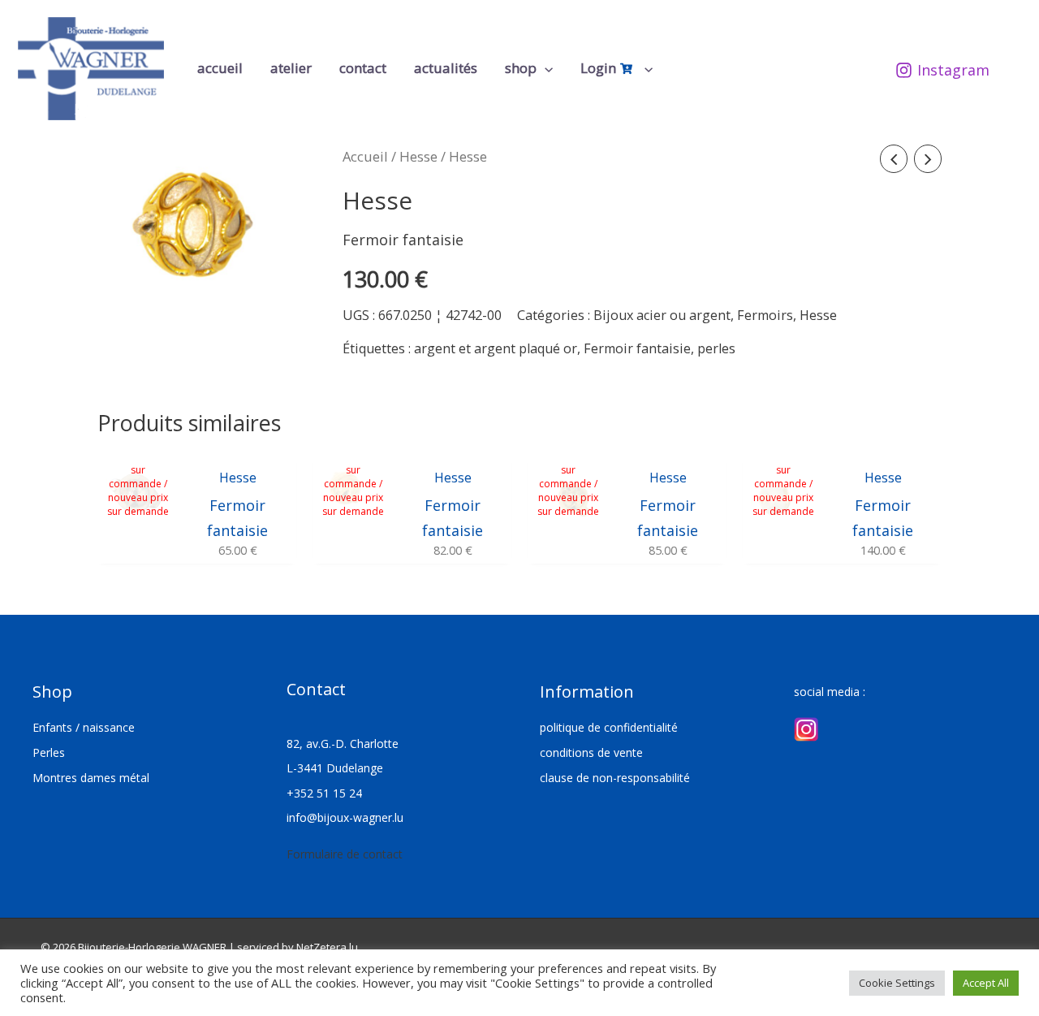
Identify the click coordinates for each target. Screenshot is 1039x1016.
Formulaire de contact (345, 854)
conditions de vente (591, 752)
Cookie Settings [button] (897, 982)
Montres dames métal (90, 777)
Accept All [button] (986, 982)
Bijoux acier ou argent (662, 315)
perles (716, 348)
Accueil (365, 156)
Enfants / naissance (83, 727)
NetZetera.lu (327, 947)
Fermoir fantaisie (637, 348)
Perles (48, 752)
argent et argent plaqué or (495, 348)
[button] (545, 68)
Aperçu (138, 546)
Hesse (418, 156)
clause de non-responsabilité (615, 777)
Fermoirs (765, 315)
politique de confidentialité (609, 727)
